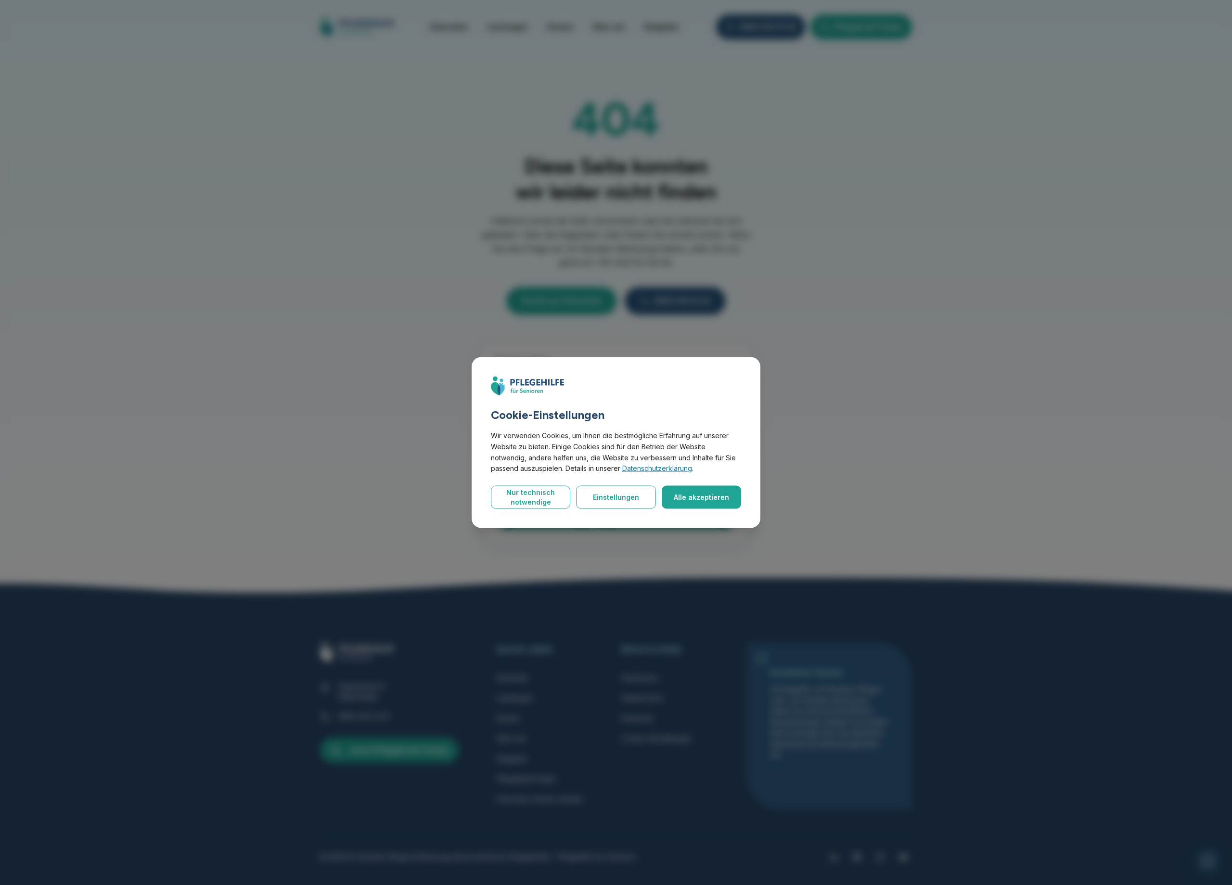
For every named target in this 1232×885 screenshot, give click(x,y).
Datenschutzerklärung (657, 468)
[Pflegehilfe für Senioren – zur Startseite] (527, 386)
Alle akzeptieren (701, 497)
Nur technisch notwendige (530, 497)
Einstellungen (616, 497)
